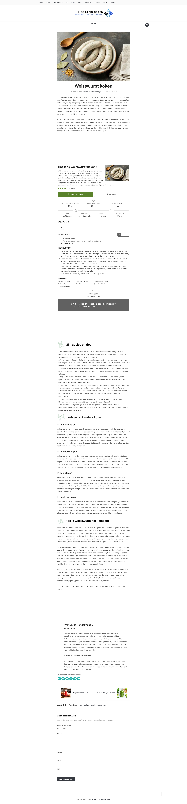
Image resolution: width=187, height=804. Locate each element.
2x (123, 235)
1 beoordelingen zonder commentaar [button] (92, 705)
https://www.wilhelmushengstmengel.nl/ (71, 674)
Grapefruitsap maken (80, 693)
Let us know (82, 306)
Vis (67, 2)
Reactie (60, 733)
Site (58, 769)
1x (119, 235)
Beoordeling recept (64, 725)
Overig (80, 2)
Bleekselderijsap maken (106, 693)
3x (127, 235)
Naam (59, 753)
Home (41, 2)
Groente (48, 2)
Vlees (73, 2)
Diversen (97, 2)
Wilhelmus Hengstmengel (92, 92)
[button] (93, 24)
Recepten (88, 2)
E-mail (59, 761)
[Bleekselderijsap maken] (121, 693)
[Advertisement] (93, 148)
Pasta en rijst (59, 2)
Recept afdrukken (76, 194)
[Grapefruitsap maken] (65, 693)
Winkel (105, 2)
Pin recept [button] (112, 194)
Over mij (112, 2)
